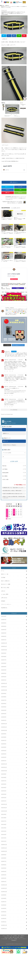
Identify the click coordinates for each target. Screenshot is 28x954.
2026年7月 (3, 619)
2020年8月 (3, 858)
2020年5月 (3, 868)
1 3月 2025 (20, 359)
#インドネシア (21, 402)
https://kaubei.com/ (9, 369)
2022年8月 (3, 777)
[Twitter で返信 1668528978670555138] (5, 395)
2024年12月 (4, 683)
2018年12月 (4, 925)
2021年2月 (3, 837)
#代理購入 (11, 393)
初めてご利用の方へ (5, 580)
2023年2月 (3, 757)
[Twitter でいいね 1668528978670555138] (10, 395)
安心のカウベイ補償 (5, 584)
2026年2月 (3, 636)
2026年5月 (3, 626)
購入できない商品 (5, 587)
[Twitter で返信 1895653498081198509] (5, 371)
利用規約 (15, 938)
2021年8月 (3, 817)
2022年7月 (3, 780)
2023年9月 (3, 733)
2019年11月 (4, 888)
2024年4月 (3, 710)
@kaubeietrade (12, 359)
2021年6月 (3, 824)
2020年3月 (3, 874)
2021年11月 (4, 807)
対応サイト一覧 (4, 574)
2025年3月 (3, 673)
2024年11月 (4, 686)
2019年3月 (3, 915)
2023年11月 (4, 727)
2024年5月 (3, 706)
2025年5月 (3, 666)
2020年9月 (3, 854)
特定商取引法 (4, 607)
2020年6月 (3, 864)
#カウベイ (15, 402)
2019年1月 (3, 921)
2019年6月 (3, 905)
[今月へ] (18, 504)
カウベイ (6, 359)
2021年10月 (4, 811)
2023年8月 (3, 737)
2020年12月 (4, 844)
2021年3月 (3, 834)
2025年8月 (3, 656)
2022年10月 (4, 770)
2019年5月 (3, 908)
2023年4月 (3, 750)
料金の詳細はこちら (21, 484)
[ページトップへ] (26, 952)
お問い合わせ (4, 597)
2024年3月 (3, 713)
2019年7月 (3, 901)
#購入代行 (6, 393)
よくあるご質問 (4, 594)
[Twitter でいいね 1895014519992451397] (10, 383)
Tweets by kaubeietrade (7, 414)
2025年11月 (4, 646)
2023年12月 (4, 723)
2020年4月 (3, 871)
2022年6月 (3, 784)
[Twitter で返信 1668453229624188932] (5, 407)
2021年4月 (3, 831)
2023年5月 (3, 747)
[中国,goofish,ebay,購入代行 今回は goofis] (14, 330)
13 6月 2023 (20, 386)
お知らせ (3, 590)
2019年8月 (3, 898)
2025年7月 (3, 659)
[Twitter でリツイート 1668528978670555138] (7, 395)
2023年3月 (3, 753)
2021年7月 (3, 821)
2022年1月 (3, 800)
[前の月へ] (16, 504)
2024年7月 (3, 700)
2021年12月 (4, 804)
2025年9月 (3, 653)
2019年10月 (4, 891)
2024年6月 (3, 703)
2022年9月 (3, 774)
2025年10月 (4, 649)
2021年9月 (3, 814)
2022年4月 (3, 790)
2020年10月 (4, 851)
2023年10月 (4, 730)
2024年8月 (3, 696)
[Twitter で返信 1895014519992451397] (5, 383)
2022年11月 (4, 767)
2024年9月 (3, 693)
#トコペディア (13, 403)
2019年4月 (3, 911)
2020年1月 (3, 881)
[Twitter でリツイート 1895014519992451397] (7, 383)
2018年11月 (4, 928)
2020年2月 (3, 878)
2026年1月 (3, 639)
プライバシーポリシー (6, 604)
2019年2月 (3, 918)
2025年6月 (3, 663)
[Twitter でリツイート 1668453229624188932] (7, 407)
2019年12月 (4, 884)
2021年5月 (3, 827)
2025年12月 (4, 643)
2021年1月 (3, 841)
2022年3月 (3, 794)
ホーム (2, 570)
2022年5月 (3, 787)
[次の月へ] (21, 504)
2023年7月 (3, 740)
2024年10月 (4, 690)
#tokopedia (7, 403)
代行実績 (3, 577)
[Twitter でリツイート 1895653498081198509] (7, 371)
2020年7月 (3, 861)
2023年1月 (3, 760)
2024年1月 (3, 720)
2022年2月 (3, 797)
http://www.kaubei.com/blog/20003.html (14, 390)
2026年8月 (3, 616)
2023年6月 (3, 743)
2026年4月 (3, 629)
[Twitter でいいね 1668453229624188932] (10, 407)
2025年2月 (3, 676)
